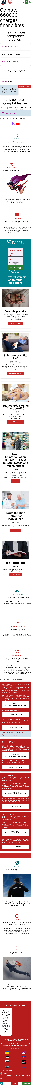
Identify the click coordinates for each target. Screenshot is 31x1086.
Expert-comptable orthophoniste (12, 732)
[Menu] (23, 2)
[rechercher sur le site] (1, 1079)
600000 (4, 81)
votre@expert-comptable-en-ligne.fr (18, 280)
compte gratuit (16, 323)
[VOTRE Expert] (1, 1083)
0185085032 (10, 1075)
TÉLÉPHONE (15, 262)
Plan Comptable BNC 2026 (20, 87)
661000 (4, 61)
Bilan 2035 (16, 575)
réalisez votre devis (16, 373)
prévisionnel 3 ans (16, 422)
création (16, 531)
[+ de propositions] (15, 855)
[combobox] (15, 250)
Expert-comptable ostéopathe (11, 735)
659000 (4, 46)
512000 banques (9, 113)
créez (16, 481)
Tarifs (14, 1084)
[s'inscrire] (29, 2)
